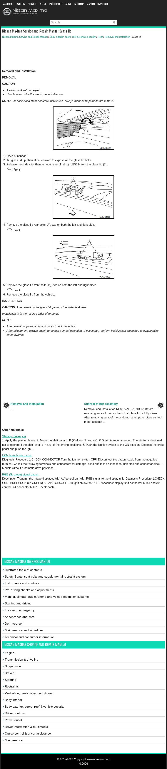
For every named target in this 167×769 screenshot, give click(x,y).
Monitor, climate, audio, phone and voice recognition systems (47, 596)
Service (32, 4)
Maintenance (14, 740)
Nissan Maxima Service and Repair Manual (25, 37)
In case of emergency (20, 610)
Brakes (9, 673)
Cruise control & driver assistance (28, 733)
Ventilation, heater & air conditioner (29, 693)
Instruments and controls (22, 583)
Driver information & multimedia (26, 726)
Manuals (8, 4)
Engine (9, 653)
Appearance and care (20, 617)
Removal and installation (117, 37)
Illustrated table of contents (23, 569)
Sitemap (79, 4)
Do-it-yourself (14, 623)
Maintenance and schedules (24, 630)
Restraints (12, 686)
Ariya (68, 4)
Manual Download (97, 4)
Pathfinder (55, 4)
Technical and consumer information (30, 637)
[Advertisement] (83, 54)
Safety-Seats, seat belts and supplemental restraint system (45, 576)
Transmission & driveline (21, 659)
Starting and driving (18, 603)
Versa (43, 4)
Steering (10, 679)
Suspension (13, 666)
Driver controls (15, 713)
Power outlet (13, 720)
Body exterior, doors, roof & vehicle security (73, 37)
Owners (20, 4)
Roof (100, 37)
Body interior (13, 700)
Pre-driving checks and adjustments (29, 590)
